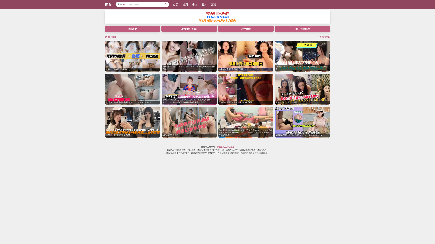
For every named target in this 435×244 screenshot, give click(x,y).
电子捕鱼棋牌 (302, 28)
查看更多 (324, 37)
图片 (204, 4)
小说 (194, 4)
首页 (175, 4)
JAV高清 (246, 28)
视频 (185, 4)
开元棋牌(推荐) (189, 28)
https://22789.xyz (225, 147)
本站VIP (132, 28)
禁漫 (213, 4)
